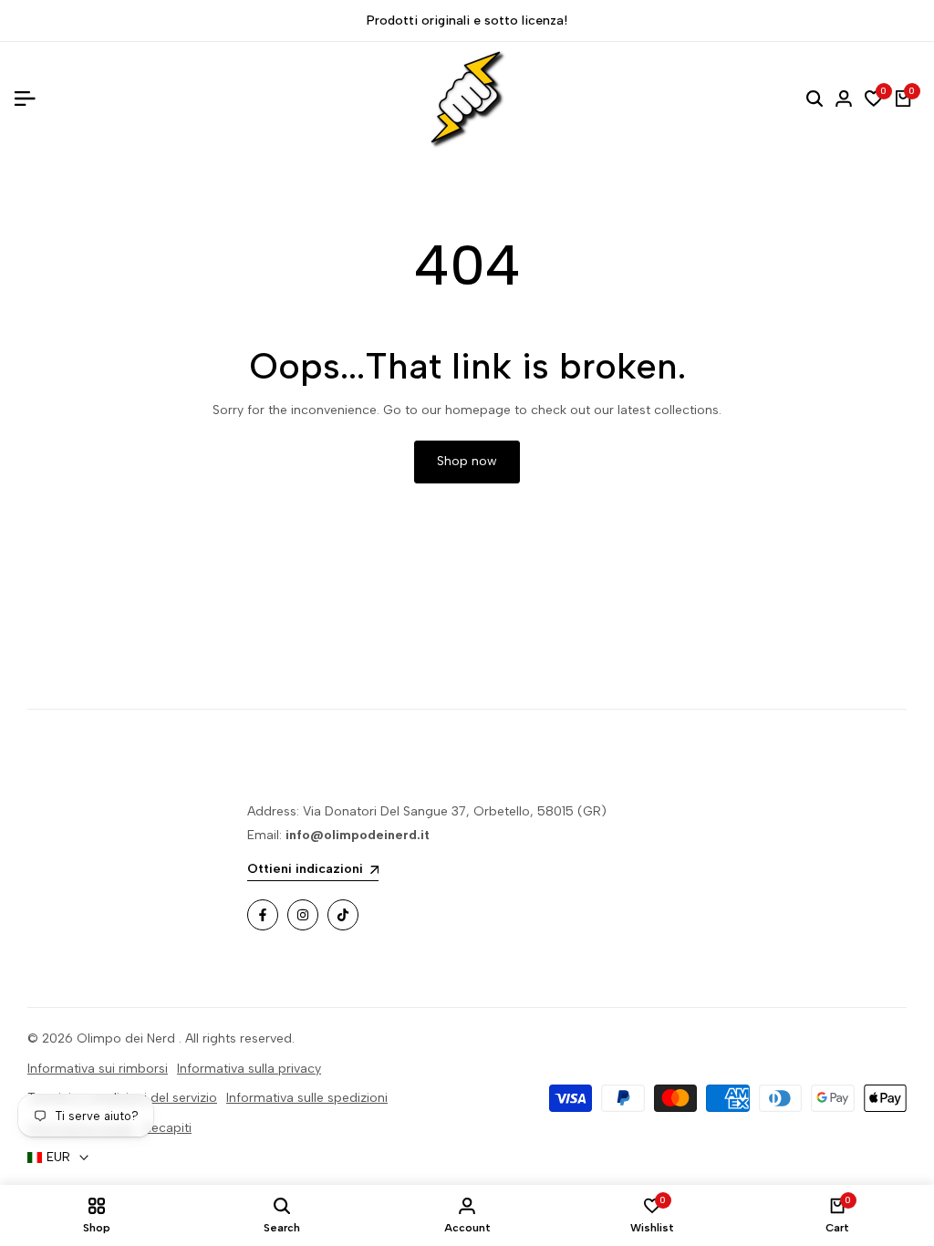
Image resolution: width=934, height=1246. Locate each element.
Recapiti (167, 1128)
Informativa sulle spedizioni (307, 1098)
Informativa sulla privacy (249, 1068)
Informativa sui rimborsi (97, 1068)
